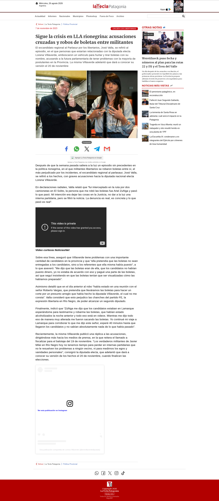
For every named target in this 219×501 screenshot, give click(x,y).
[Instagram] (116, 473)
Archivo (120, 16)
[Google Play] (170, 9)
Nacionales (64, 16)
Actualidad (40, 16)
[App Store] (167, 9)
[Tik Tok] (123, 473)
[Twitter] (110, 473)
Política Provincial (70, 24)
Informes (52, 16)
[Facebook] (103, 473)
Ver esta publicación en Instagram (52, 410)
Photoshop (91, 16)
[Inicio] (36, 3)
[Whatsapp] (97, 473)
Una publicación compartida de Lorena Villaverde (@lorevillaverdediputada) (70, 450)
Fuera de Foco (107, 16)
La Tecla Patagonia (52, 24)
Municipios (78, 16)
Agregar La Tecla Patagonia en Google (88, 158)
